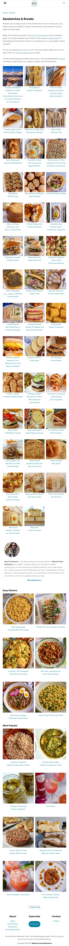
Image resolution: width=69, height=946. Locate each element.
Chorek (62, 59)
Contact (56, 921)
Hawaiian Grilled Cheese (50, 38)
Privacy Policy (12, 924)
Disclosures (12, 927)
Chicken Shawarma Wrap (25, 53)
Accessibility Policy (12, 929)
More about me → (34, 580)
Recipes (12, 13)
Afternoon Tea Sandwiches (38, 35)
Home (5, 13)
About (12, 921)
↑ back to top (34, 907)
